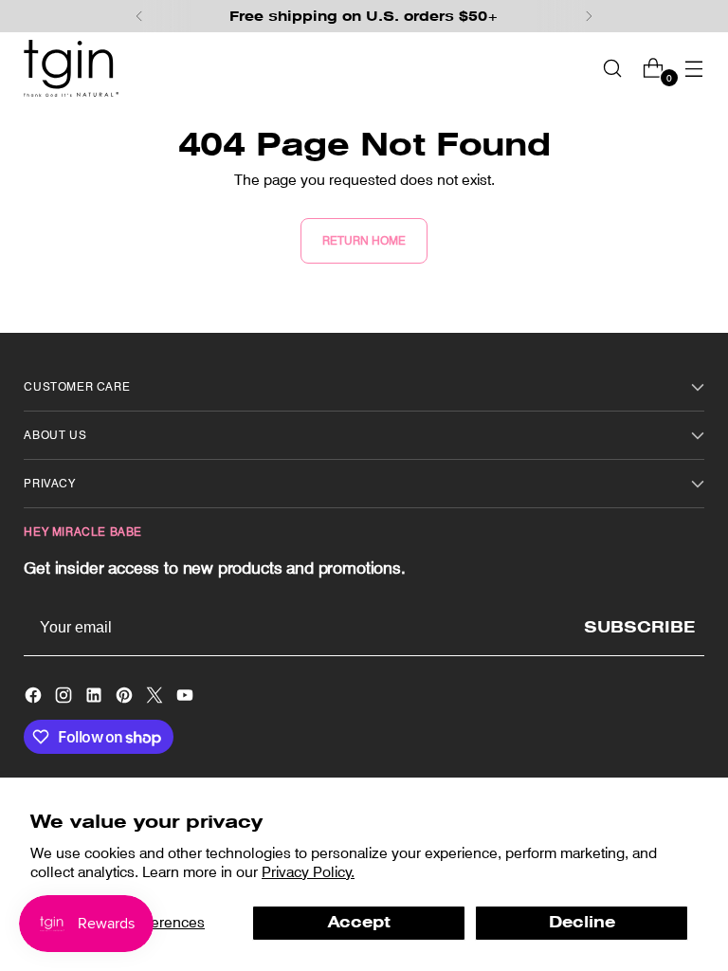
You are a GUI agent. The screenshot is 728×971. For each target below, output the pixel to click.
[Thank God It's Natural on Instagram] (65, 698)
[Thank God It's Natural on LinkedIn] (95, 698)
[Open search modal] (612, 67)
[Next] (589, 16)
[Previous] (139, 16)
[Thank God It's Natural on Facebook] (35, 698)
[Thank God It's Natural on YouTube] (186, 698)
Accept (359, 922)
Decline (582, 922)
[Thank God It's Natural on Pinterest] (126, 698)
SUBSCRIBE (639, 627)
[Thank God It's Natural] (71, 68)
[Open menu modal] (694, 67)
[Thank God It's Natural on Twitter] (156, 698)
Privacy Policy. (308, 872)
